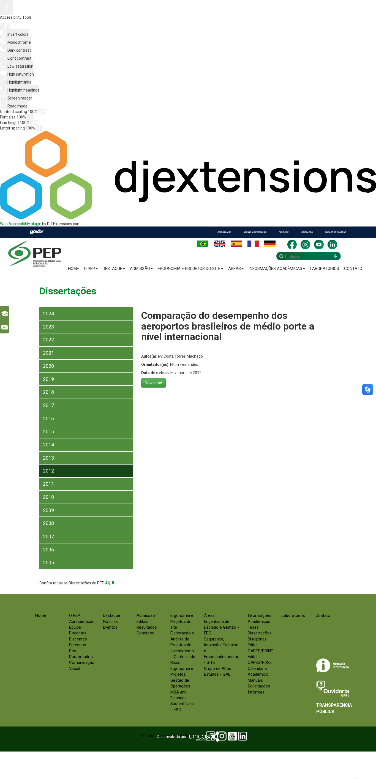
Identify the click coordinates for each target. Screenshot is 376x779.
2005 (48, 562)
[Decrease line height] (31, 122)
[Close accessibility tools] (8, 26)
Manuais (255, 680)
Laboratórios (324, 268)
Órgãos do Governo (335, 232)
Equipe (75, 627)
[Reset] (2, 26)
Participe (283, 232)
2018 (48, 392)
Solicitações (259, 686)
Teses (253, 627)
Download (153, 383)
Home (73, 268)
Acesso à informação (255, 232)
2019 (48, 379)
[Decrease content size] (39, 111)
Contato (353, 268)
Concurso (145, 633)
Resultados (147, 627)
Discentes (78, 639)
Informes (256, 692)
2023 (48, 327)
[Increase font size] (32, 117)
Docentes (77, 633)
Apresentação (82, 621)
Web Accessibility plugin (20, 224)
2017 (48, 405)
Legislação (307, 232)
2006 (48, 550)
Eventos (110, 627)
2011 (48, 484)
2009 (48, 510)
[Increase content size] (43, 111)
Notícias (110, 621)
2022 (48, 339)
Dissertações (260, 633)
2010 (48, 497)
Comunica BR (224, 232)
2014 (48, 444)
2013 (48, 458)
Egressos (77, 644)
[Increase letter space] (41, 128)
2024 (48, 313)
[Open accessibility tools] (6, 7)
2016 (48, 418)
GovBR (36, 231)
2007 (48, 536)
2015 (48, 431)
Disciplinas (257, 639)
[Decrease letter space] (37, 128)
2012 (48, 471)
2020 (48, 366)
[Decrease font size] (28, 117)
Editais (142, 621)
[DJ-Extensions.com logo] (188, 218)
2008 (48, 523)
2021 (48, 353)
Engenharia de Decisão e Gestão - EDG (221, 627)
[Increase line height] (35, 122)
